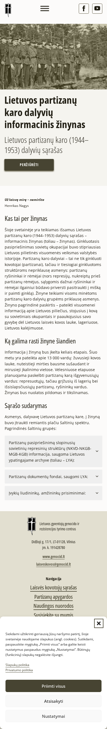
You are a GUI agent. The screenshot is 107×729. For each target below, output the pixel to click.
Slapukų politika (17, 665)
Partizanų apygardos (53, 597)
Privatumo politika (19, 670)
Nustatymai (53, 716)
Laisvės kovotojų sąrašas (53, 587)
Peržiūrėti (29, 164)
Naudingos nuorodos (53, 606)
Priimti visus (53, 686)
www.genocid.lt (54, 556)
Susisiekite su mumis (53, 615)
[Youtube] (97, 9)
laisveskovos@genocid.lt (53, 564)
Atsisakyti (53, 701)
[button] (99, 623)
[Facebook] (84, 9)
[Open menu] (44, 8)
